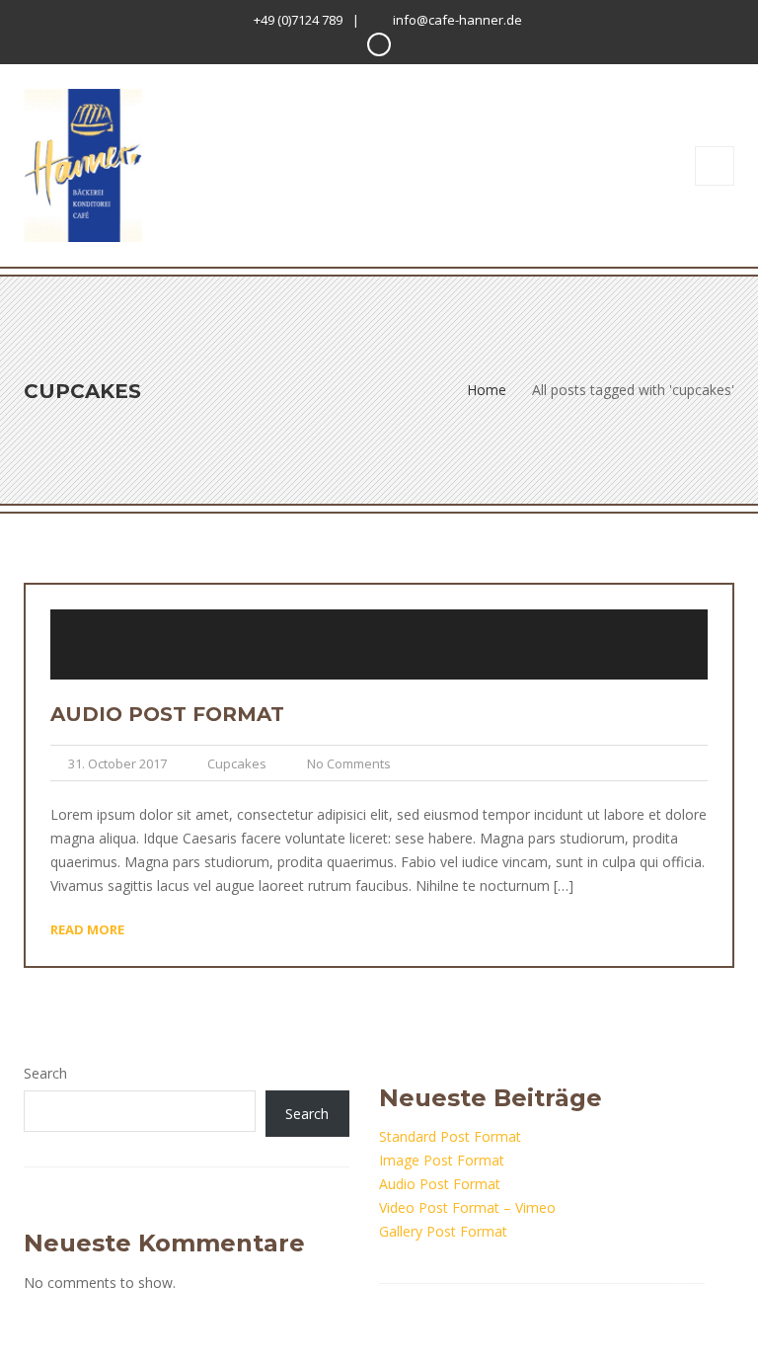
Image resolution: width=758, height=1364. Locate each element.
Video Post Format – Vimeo (467, 1207)
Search (45, 1073)
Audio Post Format (167, 714)
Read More (87, 929)
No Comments (349, 763)
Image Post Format (441, 1160)
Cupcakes (236, 763)
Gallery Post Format (443, 1231)
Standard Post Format (450, 1136)
